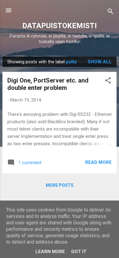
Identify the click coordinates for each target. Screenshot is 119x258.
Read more (98, 162)
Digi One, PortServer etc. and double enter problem (47, 84)
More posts (60, 185)
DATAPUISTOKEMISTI (59, 25)
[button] (108, 81)
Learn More (50, 251)
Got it (78, 251)
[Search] (110, 12)
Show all (100, 61)
